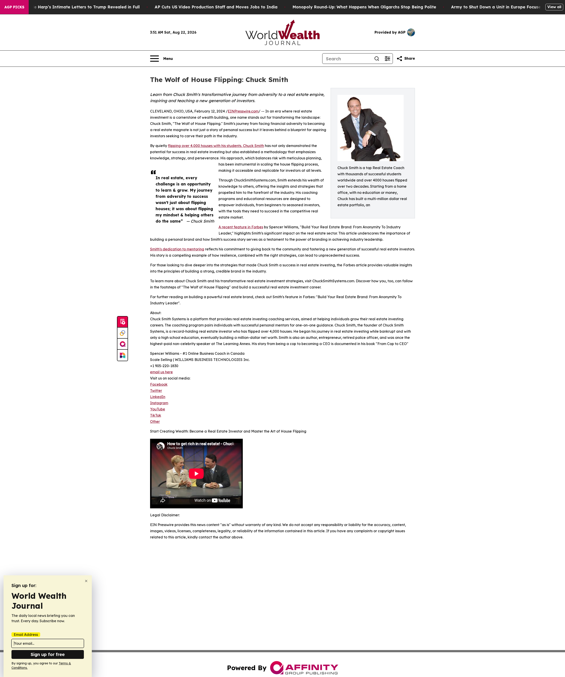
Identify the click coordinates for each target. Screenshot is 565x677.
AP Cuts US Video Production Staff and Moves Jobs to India (216, 7)
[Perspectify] (122, 333)
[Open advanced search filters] (387, 58)
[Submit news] (122, 322)
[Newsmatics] (122, 355)
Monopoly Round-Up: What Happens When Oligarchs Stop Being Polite (364, 7)
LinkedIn (157, 397)
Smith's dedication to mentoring (177, 249)
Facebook (159, 384)
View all (554, 7)
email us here (161, 372)
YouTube (157, 409)
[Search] (376, 58)
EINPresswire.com (243, 111)
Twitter (156, 390)
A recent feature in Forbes (240, 227)
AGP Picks (14, 7)
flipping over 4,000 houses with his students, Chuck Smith (216, 145)
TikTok (155, 415)
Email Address (26, 634)
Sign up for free (48, 654)
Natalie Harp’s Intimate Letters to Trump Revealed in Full (80, 7)
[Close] (86, 581)
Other (155, 421)
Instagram (159, 403)
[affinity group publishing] (122, 344)
